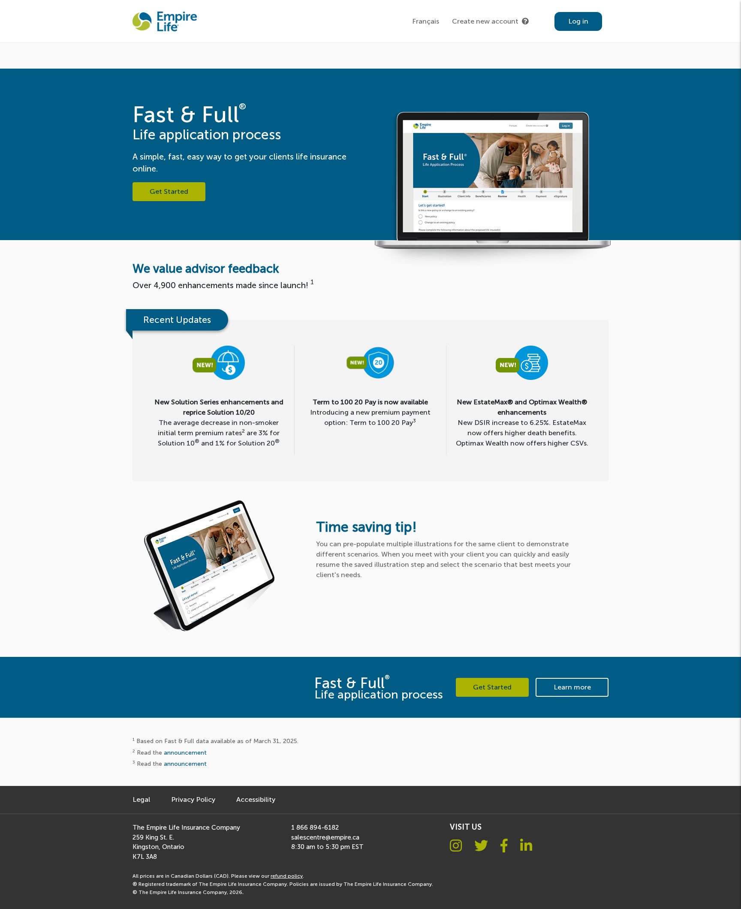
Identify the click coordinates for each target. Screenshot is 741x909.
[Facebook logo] (504, 846)
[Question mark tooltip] (525, 21)
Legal (141, 799)
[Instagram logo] (456, 846)
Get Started (169, 191)
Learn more (572, 687)
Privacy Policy (193, 799)
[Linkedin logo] (526, 846)
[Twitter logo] (481, 846)
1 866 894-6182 (315, 827)
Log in (578, 21)
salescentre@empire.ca (325, 837)
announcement (185, 752)
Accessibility (255, 799)
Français (425, 21)
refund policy (287, 876)
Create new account (485, 21)
